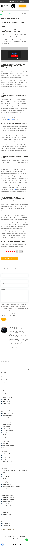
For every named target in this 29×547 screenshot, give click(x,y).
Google (10, 13)
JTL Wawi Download (7, 461)
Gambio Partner (5, 399)
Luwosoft (4, 407)
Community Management (7, 413)
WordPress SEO (5, 441)
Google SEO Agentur (7, 417)
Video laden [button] (15, 55)
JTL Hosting (5, 455)
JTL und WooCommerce (7, 476)
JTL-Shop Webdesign (7, 453)
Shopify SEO (5, 437)
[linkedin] (13, 544)
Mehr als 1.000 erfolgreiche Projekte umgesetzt (15, 1)
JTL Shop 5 (4, 449)
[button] (9, 258)
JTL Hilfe (4, 451)
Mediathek (3, 521)
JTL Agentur (5, 390)
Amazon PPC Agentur (7, 514)
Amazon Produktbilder (7, 505)
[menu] (1, 6)
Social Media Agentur (7, 415)
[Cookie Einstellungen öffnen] (2, 545)
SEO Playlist (11, 119)
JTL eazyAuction (6, 457)
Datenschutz (22, 536)
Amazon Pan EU (6, 503)
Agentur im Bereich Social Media (16, 39)
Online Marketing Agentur (8, 445)
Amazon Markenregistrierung (8, 499)
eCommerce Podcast (6, 525)
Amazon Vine (5, 512)
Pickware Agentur (6, 403)
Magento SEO (5, 439)
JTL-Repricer (5, 466)
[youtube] (15, 544)
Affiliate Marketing (6, 422)
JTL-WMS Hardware (7, 464)
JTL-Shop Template (6, 481)
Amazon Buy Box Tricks (7, 490)
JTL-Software (3, 447)
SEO (15, 189)
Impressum (10, 538)
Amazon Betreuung (6, 488)
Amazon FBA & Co (4, 482)
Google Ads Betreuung (7, 426)
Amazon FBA (5, 493)
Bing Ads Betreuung (6, 428)
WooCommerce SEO (7, 443)
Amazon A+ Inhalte (6, 484)
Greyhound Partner (6, 405)
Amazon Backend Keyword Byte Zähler (11, 486)
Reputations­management (7, 430)
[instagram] (10, 544)
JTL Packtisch (5, 468)
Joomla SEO (5, 432)
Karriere (19, 538)
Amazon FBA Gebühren (7, 495)
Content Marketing (6, 424)
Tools (2, 516)
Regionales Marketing (7, 419)
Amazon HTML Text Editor (8, 497)
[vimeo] (18, 544)
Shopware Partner (6, 395)
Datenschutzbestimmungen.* (10, 315)
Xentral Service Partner (7, 397)
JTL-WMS (4, 459)
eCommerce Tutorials (7, 523)
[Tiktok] (20, 544)
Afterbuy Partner (6, 401)
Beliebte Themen (4, 411)
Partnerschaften (4, 389)
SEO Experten (12, 167)
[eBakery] (13, 6)
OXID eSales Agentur (7, 410)
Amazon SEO (5, 508)
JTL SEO (4, 434)
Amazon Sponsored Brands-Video (9, 510)
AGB (15, 538)
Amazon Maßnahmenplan (8, 501)
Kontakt (22, 5)
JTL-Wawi (4, 474)
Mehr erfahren (14, 53)
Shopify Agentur (6, 393)
